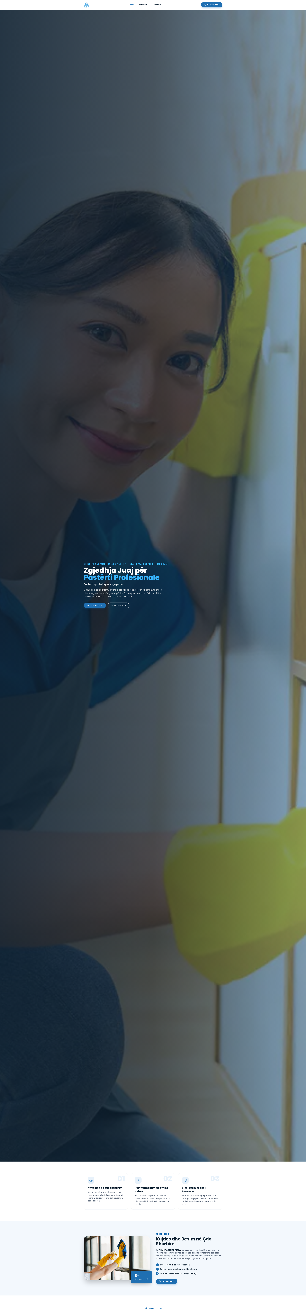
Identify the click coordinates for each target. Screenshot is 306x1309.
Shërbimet (142, 5)
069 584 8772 (213, 5)
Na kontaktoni (93, 605)
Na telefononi (168, 1281)
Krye (132, 5)
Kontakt (157, 5)
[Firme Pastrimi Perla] (86, 5)
